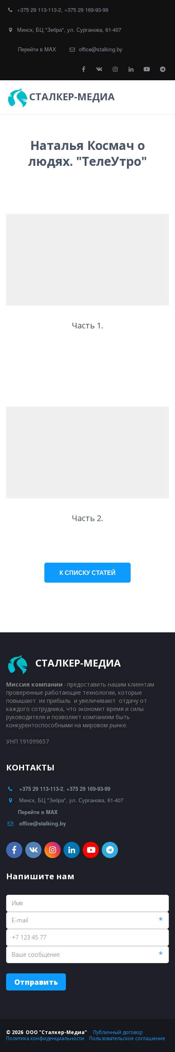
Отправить (36, 982)
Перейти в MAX (37, 49)
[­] (124, 96)
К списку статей (87, 572)
